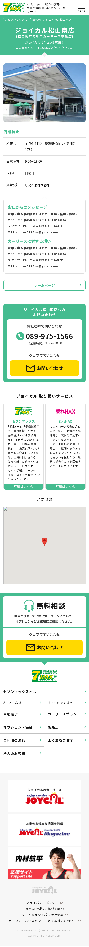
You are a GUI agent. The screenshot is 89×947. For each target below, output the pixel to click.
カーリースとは (12, 702)
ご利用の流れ (14, 740)
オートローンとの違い (60, 702)
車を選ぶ (10, 714)
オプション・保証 (18, 727)
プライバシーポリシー (42, 902)
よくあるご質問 (60, 740)
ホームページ (44, 285)
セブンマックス (17, 19)
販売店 (36, 19)
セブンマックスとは (19, 691)
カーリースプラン (62, 714)
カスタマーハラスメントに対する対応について (43, 921)
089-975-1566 (49, 336)
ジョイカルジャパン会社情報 (43, 915)
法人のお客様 (14, 753)
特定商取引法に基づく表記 (44, 909)
